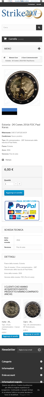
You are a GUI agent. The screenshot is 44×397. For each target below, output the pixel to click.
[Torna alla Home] (4, 57)
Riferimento (6, 133)
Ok (38, 390)
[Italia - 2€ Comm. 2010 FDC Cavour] (11, 309)
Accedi (39, 4)
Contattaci (31, 4)
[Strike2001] (22, 14)
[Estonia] (9, 113)
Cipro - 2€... (28, 322)
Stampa (8, 160)
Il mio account (8, 375)
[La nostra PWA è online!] (22, 1)
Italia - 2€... (6, 322)
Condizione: (6, 136)
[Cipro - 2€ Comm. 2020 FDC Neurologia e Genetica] (32, 309)
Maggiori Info (25, 395)
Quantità (7, 180)
